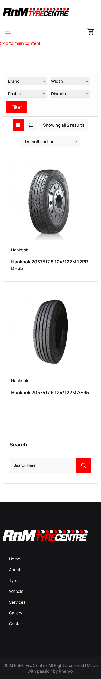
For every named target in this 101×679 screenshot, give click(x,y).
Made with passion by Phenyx (63, 668)
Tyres (14, 580)
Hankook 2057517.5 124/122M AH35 (50, 392)
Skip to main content (20, 43)
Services (17, 602)
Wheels (16, 591)
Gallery (15, 613)
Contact (17, 624)
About (14, 569)
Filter (17, 107)
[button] (8, 32)
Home (14, 559)
